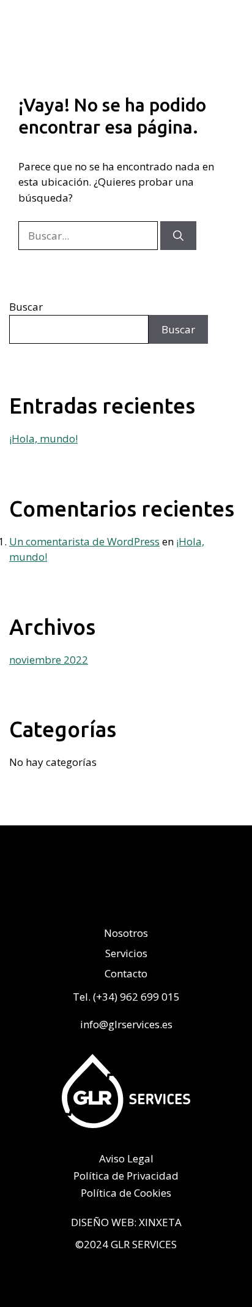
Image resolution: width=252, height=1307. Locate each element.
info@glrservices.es (126, 1024)
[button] (238, 31)
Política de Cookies (126, 1193)
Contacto (126, 974)
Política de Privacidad (126, 1176)
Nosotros (126, 933)
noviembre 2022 (48, 660)
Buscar (26, 307)
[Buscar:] (89, 236)
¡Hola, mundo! (43, 438)
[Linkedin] (110, 896)
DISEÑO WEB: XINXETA (126, 1222)
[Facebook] (172, 896)
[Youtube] (141, 896)
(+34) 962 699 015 (136, 997)
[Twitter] (79, 896)
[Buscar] (178, 236)
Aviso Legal (126, 1159)
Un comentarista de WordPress (84, 541)
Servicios (126, 953)
